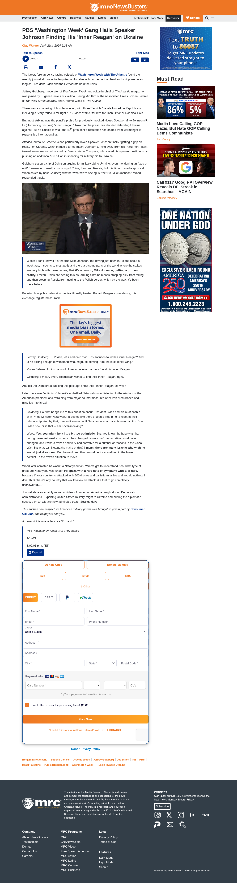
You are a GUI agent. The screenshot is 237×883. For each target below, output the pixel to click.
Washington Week (82, 764)
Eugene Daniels (60, 759)
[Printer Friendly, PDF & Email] (41, 68)
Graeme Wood (81, 759)
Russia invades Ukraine (111, 764)
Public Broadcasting (56, 764)
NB (134, 759)
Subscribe (173, 18)
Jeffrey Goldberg (103, 759)
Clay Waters (30, 45)
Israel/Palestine (31, 764)
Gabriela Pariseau (167, 197)
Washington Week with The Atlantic (102, 74)
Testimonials (141, 18)
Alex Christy (164, 139)
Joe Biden (123, 759)
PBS (142, 759)
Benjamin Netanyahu (34, 759)
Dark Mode (157, 18)
